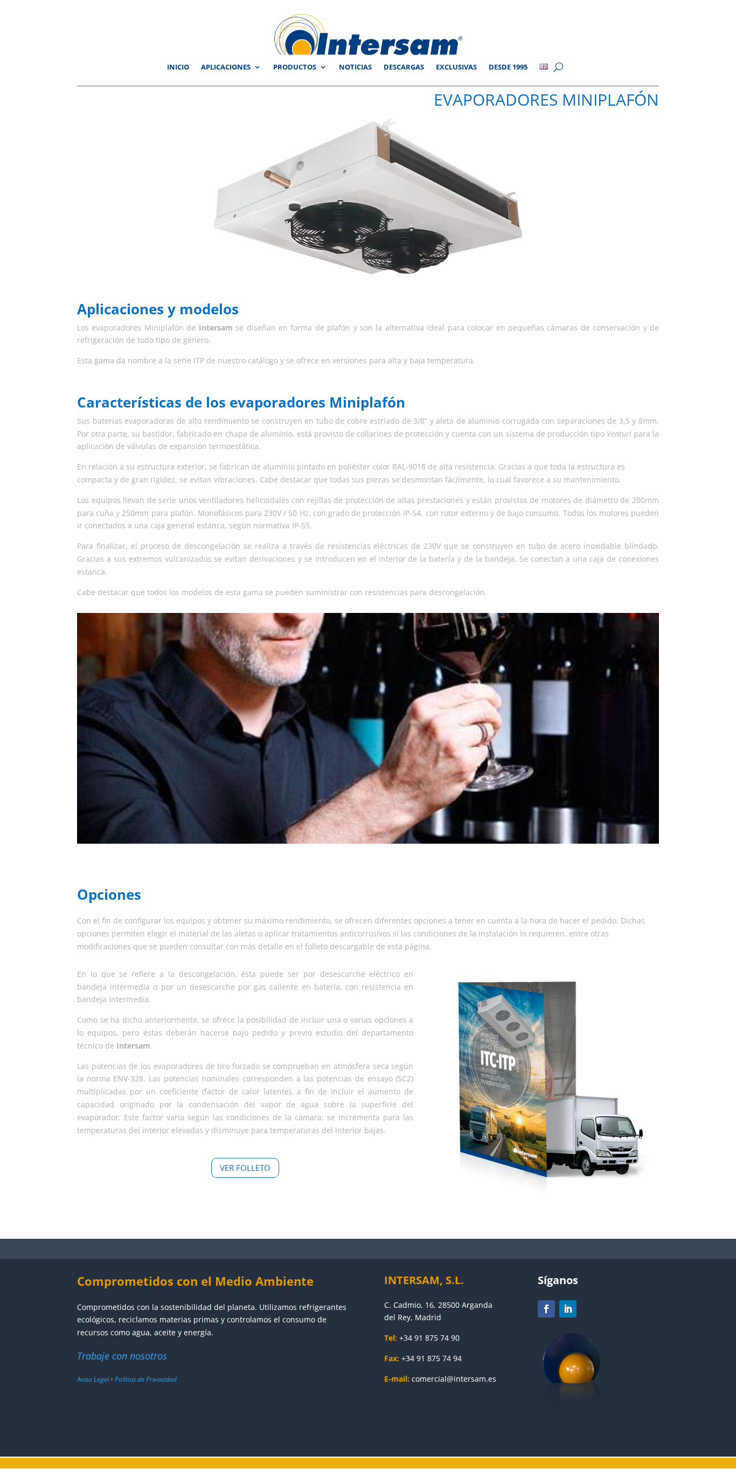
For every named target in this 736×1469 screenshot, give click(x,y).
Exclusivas (456, 67)
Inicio (178, 67)
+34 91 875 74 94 (431, 1358)
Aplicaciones (226, 67)
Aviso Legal (93, 1379)
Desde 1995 (508, 67)
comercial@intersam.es (454, 1379)
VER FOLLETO (245, 1167)
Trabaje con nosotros (122, 1355)
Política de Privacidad (146, 1379)
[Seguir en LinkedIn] (568, 1309)
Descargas (404, 67)
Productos (294, 67)
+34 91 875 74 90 (429, 1338)
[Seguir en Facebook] (546, 1309)
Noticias (355, 67)
